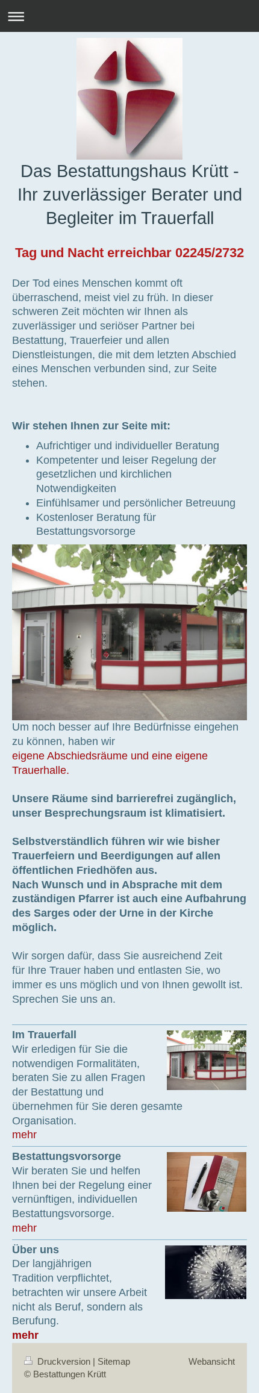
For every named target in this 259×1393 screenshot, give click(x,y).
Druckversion (64, 1361)
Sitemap (114, 1361)
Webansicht (212, 1361)
